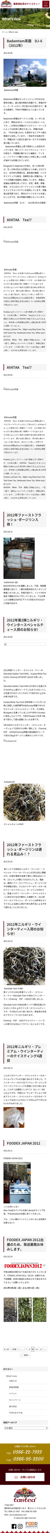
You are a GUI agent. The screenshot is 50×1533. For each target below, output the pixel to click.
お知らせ (13, 1380)
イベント (13, 1393)
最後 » (26, 1355)
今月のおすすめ (16, 1412)
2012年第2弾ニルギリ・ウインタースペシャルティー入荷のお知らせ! (25, 625)
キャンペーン (15, 1399)
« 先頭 (13, 1349)
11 (41, 1349)
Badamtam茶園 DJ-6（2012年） (24, 43)
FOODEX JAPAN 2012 (23, 1143)
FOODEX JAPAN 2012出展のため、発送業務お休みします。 (25, 1244)
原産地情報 (14, 1387)
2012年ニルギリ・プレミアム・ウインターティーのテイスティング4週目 (25, 1053)
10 (37, 1349)
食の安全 (13, 1406)
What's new (11, 1376)
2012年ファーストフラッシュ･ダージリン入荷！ (24, 519)
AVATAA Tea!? (19, 219)
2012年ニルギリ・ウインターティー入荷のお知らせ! (25, 929)
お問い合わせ (27, 1477)
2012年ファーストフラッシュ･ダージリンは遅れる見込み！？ (24, 849)
